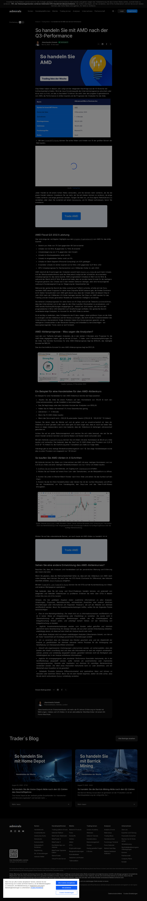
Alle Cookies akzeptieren (66, 883)
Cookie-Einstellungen (66, 892)
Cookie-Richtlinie (37, 887)
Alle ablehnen (66, 887)
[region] (41, 888)
